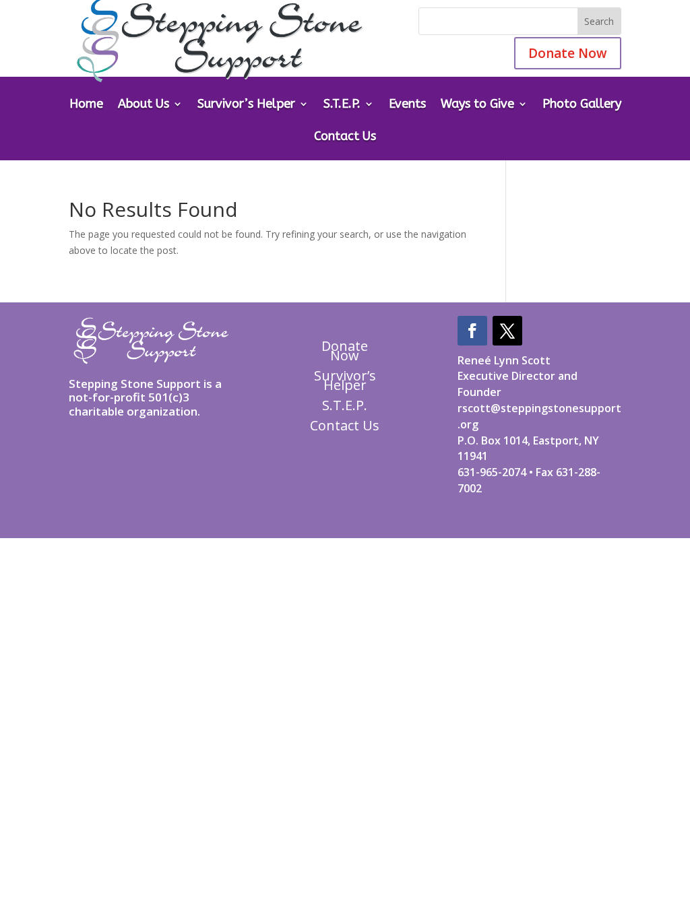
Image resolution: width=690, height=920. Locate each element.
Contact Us (345, 137)
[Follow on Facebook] (472, 331)
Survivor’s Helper (246, 105)
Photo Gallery (581, 105)
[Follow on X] (507, 331)
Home (86, 105)
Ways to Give (477, 105)
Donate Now (567, 53)
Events (407, 105)
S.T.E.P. (341, 105)
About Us (143, 105)
